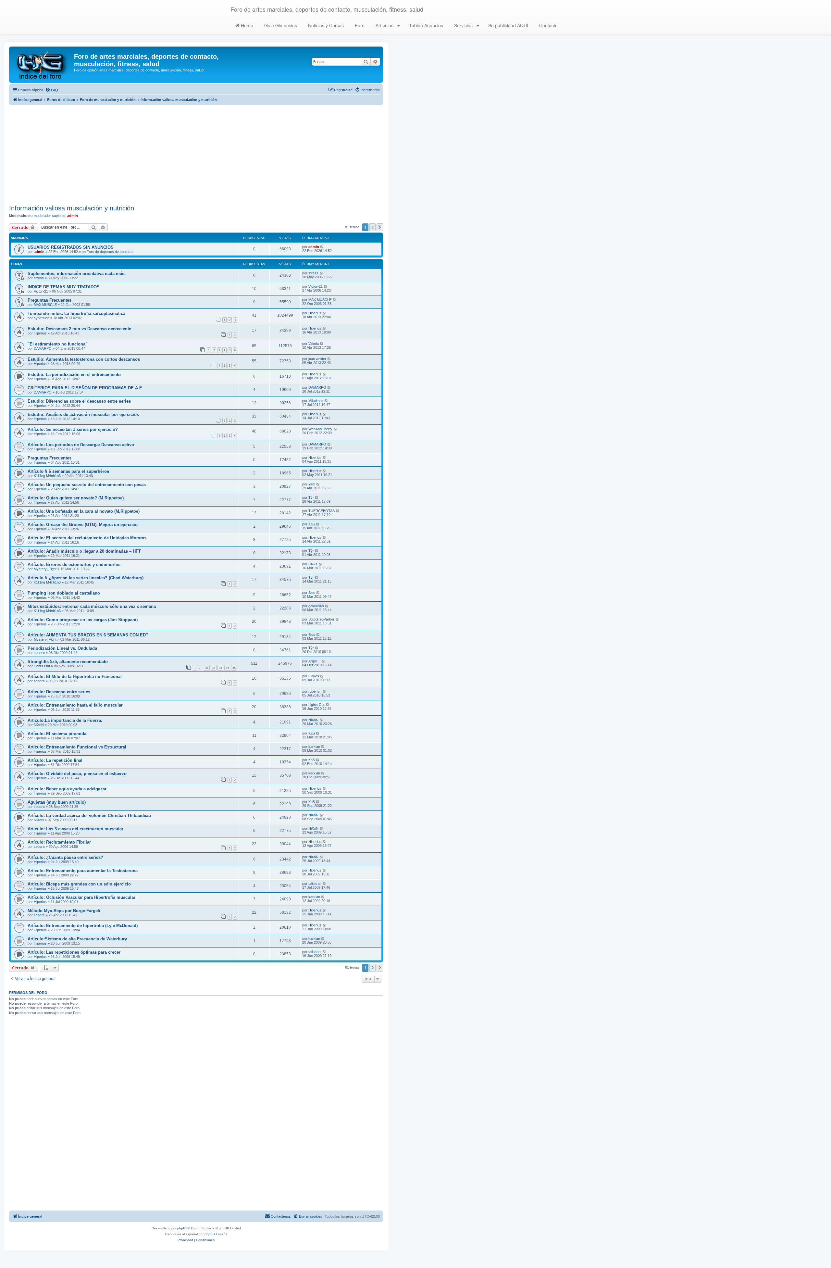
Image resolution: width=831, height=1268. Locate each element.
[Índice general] (42, 64)
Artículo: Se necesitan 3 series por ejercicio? (73, 429)
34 (227, 668)
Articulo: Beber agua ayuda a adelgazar (67, 788)
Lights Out (42, 666)
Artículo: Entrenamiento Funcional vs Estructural (77, 747)
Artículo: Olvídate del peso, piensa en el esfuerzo (77, 773)
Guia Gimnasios (280, 25)
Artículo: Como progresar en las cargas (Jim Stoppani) (83, 619)
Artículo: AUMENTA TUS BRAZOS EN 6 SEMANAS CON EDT (88, 635)
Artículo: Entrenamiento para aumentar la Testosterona (83, 870)
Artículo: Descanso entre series (59, 691)
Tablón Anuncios (425, 25)
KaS (311, 524)
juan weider (317, 359)
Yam (311, 484)
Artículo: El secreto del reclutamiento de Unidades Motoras (87, 537)
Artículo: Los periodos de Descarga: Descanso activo (81, 444)
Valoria (313, 343)
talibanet (314, 883)
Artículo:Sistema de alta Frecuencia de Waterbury (77, 938)
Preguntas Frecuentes (49, 300)
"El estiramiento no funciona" (57, 344)
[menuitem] (51, 90)
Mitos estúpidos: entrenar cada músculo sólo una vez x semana (92, 606)
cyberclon (41, 318)
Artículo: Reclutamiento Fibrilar (59, 842)
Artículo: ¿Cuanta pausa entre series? (65, 857)
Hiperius (314, 313)
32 (213, 668)
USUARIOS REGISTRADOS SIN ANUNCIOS (71, 247)
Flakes (313, 676)
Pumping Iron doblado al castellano (64, 593)
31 (206, 668)
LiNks (312, 564)
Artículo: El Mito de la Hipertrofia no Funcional (75, 676)
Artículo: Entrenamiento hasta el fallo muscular (75, 705)
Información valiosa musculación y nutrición (71, 208)
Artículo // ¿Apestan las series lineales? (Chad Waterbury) (85, 577)
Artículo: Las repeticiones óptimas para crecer (74, 952)
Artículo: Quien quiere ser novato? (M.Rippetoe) (76, 498)
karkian (314, 746)
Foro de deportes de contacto (110, 252)
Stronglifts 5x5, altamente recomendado (68, 661)
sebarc (39, 653)
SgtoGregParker (321, 619)
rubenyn (314, 691)
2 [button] (372, 227)
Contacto (548, 25)
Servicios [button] (463, 25)
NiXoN (39, 725)
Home (246, 25)
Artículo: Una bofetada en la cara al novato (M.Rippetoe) (84, 511)
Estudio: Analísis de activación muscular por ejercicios (83, 414)
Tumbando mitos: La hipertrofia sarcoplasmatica (76, 313)
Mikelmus (315, 401)
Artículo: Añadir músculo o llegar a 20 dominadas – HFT (84, 551)
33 (220, 668)
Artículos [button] (384, 25)
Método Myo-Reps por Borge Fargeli (64, 910)
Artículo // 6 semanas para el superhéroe (68, 471)
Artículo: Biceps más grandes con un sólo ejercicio (79, 884)
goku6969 (316, 606)
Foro (359, 25)
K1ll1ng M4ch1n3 (47, 476)
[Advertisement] (196, 153)
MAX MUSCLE (45, 305)
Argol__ (314, 661)
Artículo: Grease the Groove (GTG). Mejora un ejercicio (83, 524)
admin (72, 216)
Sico (311, 593)
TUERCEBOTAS (321, 511)
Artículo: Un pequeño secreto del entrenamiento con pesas (87, 484)
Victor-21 (41, 291)
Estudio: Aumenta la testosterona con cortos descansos (84, 359)
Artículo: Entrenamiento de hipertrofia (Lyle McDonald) (83, 925)
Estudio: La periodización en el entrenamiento (74, 374)
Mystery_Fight (45, 569)
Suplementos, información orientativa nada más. (77, 273)
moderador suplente (49, 216)
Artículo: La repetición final (55, 760)
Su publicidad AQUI (507, 25)
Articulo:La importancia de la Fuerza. (65, 720)
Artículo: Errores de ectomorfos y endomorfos (74, 564)
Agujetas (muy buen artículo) (57, 802)
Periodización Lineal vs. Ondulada (62, 648)
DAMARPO (43, 348)
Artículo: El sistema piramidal (58, 733)
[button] (380, 227)
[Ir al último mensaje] (322, 247)
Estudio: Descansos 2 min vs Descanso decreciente (79, 328)
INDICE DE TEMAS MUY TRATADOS (64, 286)
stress (39, 278)
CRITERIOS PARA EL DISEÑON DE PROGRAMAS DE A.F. (85, 387)
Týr (311, 497)
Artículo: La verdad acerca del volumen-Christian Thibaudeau (89, 815)
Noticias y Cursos (325, 25)
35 (234, 668)
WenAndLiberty (320, 429)
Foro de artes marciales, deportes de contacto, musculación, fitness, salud (326, 9)
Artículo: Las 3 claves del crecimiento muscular (75, 828)
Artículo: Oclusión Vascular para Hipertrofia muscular (81, 897)
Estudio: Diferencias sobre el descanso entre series (79, 401)
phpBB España (216, 1234)
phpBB (182, 1228)
